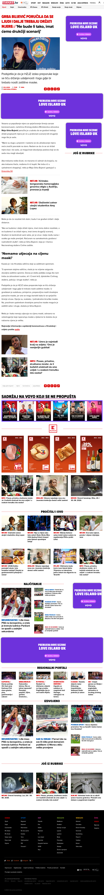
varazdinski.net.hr (62, 881)
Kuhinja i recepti (61, 827)
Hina (22, 87)
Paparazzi (40, 831)
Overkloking (79, 834)
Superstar (40, 840)
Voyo (39, 849)
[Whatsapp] (51, 89)
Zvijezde (40, 821)
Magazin (45, 3)
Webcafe (54, 3)
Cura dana (78, 824)
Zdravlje (59, 846)
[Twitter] (48, 89)
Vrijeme (78, 7)
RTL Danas (33, 7)
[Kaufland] (52, 429)
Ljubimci (59, 834)
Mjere (18, 386)
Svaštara (78, 840)
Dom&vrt (59, 824)
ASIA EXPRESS (82, 3)
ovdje (17, 329)
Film (39, 824)
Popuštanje (36, 386)
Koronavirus (26, 386)
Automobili (60, 853)
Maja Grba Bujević (7, 386)
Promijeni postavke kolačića (13, 872)
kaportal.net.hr (50, 881)
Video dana (79, 846)
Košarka (23, 834)
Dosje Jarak (68, 7)
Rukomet (23, 824)
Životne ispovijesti (62, 849)
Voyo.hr (20, 881)
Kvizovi (78, 843)
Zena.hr (13, 881)
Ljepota (59, 831)
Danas (7, 818)
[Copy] (58, 89)
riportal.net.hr (74, 881)
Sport (33, 3)
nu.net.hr (37, 884)
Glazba (39, 827)
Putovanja (59, 840)
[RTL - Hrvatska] (86, 870)
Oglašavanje (17, 868)
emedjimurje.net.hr (30, 881)
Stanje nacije (56, 7)
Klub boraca (24, 827)
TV (38, 834)
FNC (22, 843)
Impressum (8, 868)
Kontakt (62, 868)
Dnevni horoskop (80, 827)
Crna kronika (22, 7)
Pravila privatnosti (52, 868)
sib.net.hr (41, 881)
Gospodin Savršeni (43, 843)
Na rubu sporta (25, 831)
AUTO (67, 3)
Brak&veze (60, 821)
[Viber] (55, 89)
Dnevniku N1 (7, 171)
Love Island (41, 837)
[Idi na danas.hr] (10, 2)
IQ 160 (73, 3)
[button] (4, 403)
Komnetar (78, 831)
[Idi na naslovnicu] (24, 4)
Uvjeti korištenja (28, 868)
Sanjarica (96, 828)
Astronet (78, 821)
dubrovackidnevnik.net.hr (88, 881)
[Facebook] (45, 89)
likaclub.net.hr (46, 884)
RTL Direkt (44, 7)
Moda (58, 837)
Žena (62, 3)
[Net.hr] (96, 870)
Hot (39, 3)
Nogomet (23, 821)
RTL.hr (7, 881)
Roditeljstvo (60, 843)
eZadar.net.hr (28, 884)
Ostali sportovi (24, 840)
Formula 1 (23, 846)
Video (96, 821)
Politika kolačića (40, 868)
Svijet (12, 7)
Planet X (78, 837)
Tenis (22, 837)
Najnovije (96, 825)
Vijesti (4, 7)
